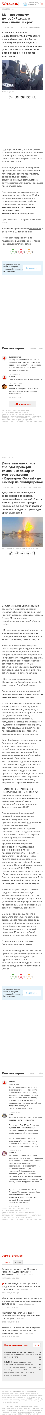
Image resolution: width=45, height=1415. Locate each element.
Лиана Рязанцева (34, 27)
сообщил (6, 609)
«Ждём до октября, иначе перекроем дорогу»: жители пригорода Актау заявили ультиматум (21, 1330)
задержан (19, 237)
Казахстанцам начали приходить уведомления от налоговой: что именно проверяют (21, 1286)
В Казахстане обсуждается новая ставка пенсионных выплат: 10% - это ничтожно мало (21, 1354)
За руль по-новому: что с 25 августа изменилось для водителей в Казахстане (20, 1272)
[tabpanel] (22, 1303)
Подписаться (32, 268)
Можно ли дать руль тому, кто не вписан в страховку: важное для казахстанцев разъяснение (22, 1301)
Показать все (23, 404)
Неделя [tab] (7, 1262)
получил (19, 944)
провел (5, 953)
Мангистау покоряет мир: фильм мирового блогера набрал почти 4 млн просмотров (21, 1316)
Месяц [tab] (18, 1262)
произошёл (34, 798)
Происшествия (7, 27)
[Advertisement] (22, 122)
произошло (35, 228)
